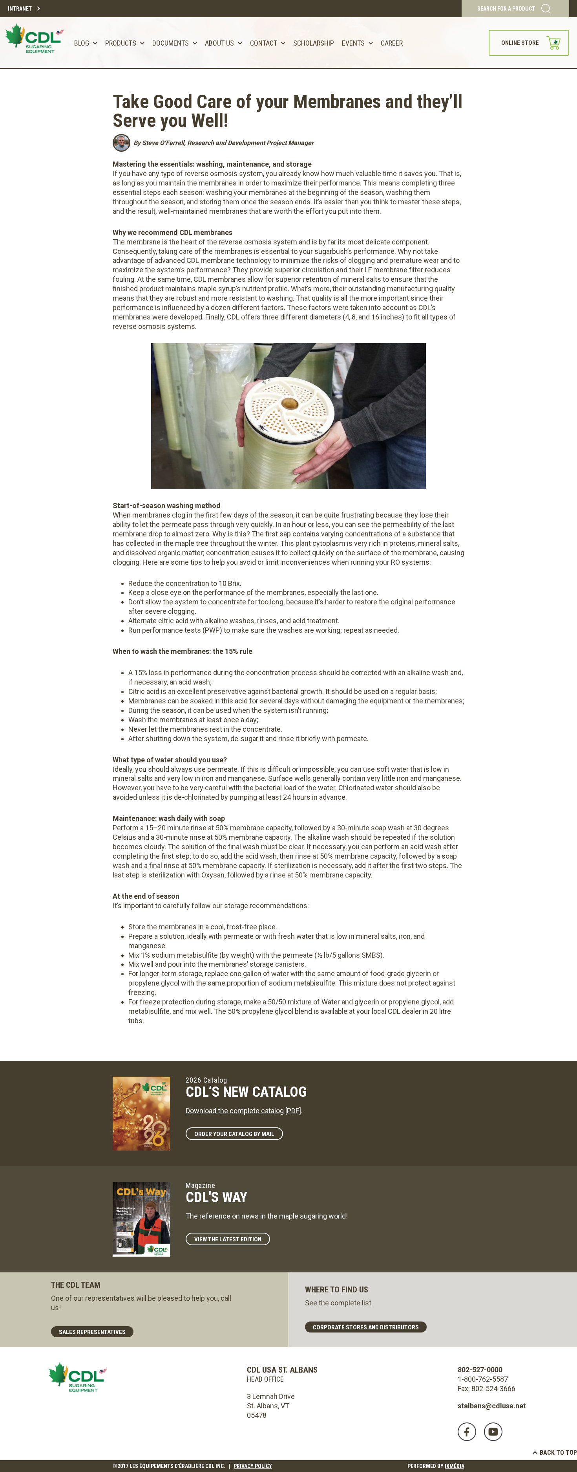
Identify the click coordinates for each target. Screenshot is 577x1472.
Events (353, 43)
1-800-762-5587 (483, 1379)
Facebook (467, 1431)
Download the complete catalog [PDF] (243, 1111)
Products (120, 43)
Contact (263, 43)
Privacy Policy (253, 1466)
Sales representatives (92, 1332)
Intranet (20, 9)
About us (219, 43)
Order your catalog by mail (234, 1134)
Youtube (493, 1431)
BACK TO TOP (558, 1452)
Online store (520, 42)
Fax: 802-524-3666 (486, 1388)
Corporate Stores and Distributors (366, 1327)
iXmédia (454, 1466)
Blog (81, 43)
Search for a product (506, 9)
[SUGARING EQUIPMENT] (36, 42)
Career (392, 43)
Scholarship (313, 43)
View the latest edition (227, 1239)
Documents (170, 43)
